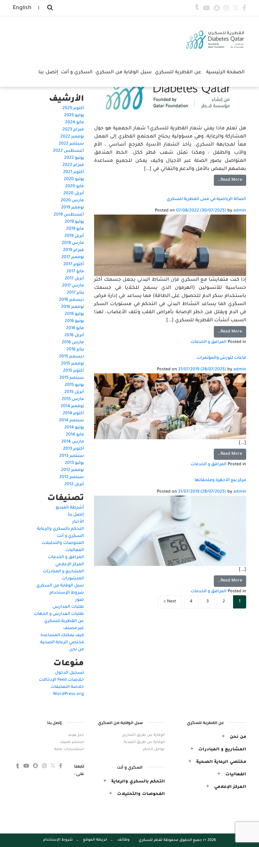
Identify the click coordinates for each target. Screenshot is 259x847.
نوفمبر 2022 (72, 136)
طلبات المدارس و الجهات (59, 614)
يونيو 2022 (74, 158)
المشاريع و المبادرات (63, 571)
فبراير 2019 (73, 250)
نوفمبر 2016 (72, 307)
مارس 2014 (72, 442)
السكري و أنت (70, 536)
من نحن (76, 649)
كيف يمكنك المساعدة (62, 635)
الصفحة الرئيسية (225, 72)
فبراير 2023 (73, 129)
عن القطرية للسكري (64, 621)
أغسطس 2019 (69, 215)
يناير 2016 (75, 349)
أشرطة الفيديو (70, 507)
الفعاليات (74, 550)
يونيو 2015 (74, 385)
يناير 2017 (75, 293)
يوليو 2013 (74, 463)
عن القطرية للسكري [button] (178, 72)
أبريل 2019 (74, 236)
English (22, 8)
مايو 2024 (74, 122)
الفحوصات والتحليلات (62, 543)
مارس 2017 (73, 285)
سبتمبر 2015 (71, 378)
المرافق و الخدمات (209, 342)
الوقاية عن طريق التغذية (144, 742)
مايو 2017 (75, 271)
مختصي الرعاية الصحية (62, 642)
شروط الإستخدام (67, 593)
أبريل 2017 (74, 278)
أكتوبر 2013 (73, 449)
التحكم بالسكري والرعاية (60, 529)
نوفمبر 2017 (72, 257)
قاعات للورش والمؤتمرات (221, 358)
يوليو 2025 (74, 115)
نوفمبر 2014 (72, 406)
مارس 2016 (73, 342)
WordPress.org (68, 694)
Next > (170, 601)
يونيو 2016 (74, 321)
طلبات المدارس (68, 607)
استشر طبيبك (72, 742)
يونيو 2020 (74, 179)
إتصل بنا (76, 515)
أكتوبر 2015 (73, 371)
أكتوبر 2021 (73, 172)
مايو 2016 (75, 328)
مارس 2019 (73, 243)
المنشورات (73, 578)
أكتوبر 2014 (73, 413)
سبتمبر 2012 (71, 477)
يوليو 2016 (74, 314)
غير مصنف (73, 628)
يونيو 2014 (74, 427)
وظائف (123, 840)
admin (239, 210)
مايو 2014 (75, 434)
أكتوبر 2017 (73, 264)
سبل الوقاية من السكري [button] (123, 72)
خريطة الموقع (95, 840)
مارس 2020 (72, 200)
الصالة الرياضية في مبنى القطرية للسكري (206, 199)
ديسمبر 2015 (71, 356)
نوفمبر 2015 (72, 364)
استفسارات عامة (69, 749)
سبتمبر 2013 (71, 456)
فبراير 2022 (73, 165)
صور (79, 600)
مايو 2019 (75, 229)
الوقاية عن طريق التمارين (143, 735)
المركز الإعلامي (69, 564)
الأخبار (78, 522)
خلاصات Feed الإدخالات (61, 680)
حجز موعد (76, 735)
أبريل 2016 (74, 335)
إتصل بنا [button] (48, 72)
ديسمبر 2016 (71, 300)
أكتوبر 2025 (73, 108)
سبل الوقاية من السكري (60, 585)
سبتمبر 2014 (71, 420)
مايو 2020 (74, 186)
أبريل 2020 (73, 193)
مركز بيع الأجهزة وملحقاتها (220, 480)
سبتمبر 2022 (71, 144)
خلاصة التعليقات (67, 687)
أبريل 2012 (74, 484)
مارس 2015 (73, 399)
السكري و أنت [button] (77, 72)
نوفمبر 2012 (72, 470)
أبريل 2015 (74, 392)
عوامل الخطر (154, 749)
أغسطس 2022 (68, 151)
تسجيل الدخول (69, 673)
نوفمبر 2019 (72, 207)
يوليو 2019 (74, 222)
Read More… (230, 180)
